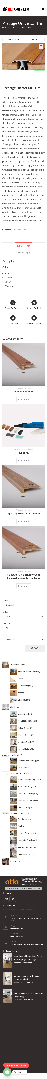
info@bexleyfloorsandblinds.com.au (26, 944)
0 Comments (28, 966)
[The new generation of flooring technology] (7, 996)
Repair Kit (23, 452)
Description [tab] (23, 246)
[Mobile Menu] (43, 9)
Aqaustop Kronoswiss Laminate (23, 513)
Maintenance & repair (27, 449)
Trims (24, 229)
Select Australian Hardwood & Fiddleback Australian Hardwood (23, 576)
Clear (34, 648)
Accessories (16, 229)
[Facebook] (7, 899)
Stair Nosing (27, 388)
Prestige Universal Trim (22, 27)
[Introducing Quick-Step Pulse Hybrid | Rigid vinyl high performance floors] (7, 960)
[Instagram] (13, 899)
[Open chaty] (7, 1072)
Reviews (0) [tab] (23, 252)
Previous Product (13, 39)
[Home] (3, 27)
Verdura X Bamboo (23, 391)
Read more (23, 399)
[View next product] (43, 39)
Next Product (35, 39)
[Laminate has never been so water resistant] (7, 978)
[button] (41, 46)
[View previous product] (4, 39)
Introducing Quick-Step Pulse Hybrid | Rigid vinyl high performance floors (28, 959)
